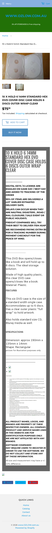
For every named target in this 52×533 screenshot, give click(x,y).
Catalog (26, 508)
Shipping (20, 113)
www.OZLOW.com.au (26, 16)
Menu (8, 3)
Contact (26, 512)
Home (5, 36)
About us (26, 515)
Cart (47, 3)
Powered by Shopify (25, 528)
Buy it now (15, 132)
